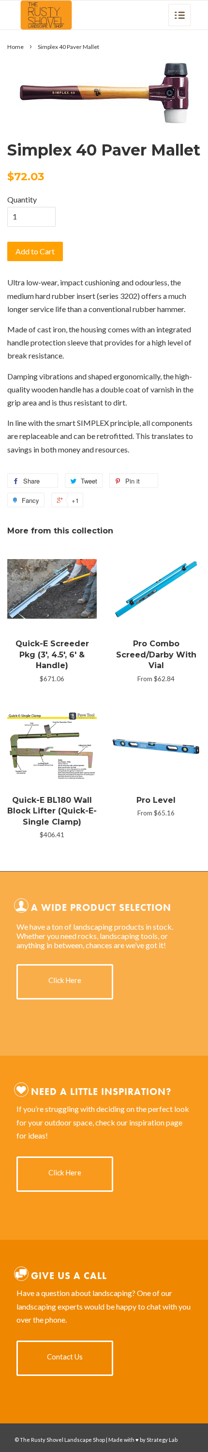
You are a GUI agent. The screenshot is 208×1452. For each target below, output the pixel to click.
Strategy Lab (162, 1439)
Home (15, 46)
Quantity (22, 199)
